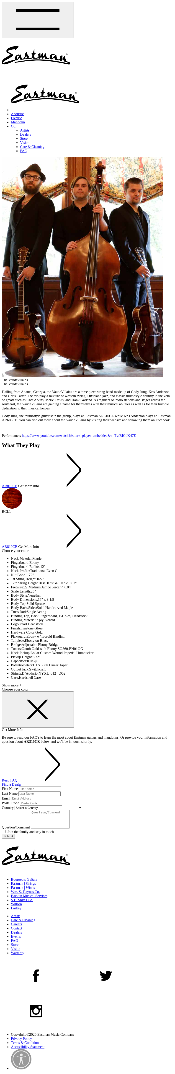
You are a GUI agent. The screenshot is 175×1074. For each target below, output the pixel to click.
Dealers (25, 134)
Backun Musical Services (29, 896)
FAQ (23, 151)
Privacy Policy (21, 1038)
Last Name (10, 793)
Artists (24, 130)
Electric (16, 118)
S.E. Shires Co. (22, 900)
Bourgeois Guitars (24, 879)
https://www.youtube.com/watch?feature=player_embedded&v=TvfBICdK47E (79, 435)
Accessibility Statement (27, 1047)
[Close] (38, 709)
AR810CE (9, 486)
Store (24, 138)
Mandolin (18, 122)
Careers (16, 924)
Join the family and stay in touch (30, 832)
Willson (16, 904)
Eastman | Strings (23, 883)
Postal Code (10, 803)
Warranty (17, 953)
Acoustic (17, 114)
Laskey (16, 908)
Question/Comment (16, 827)
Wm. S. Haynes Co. (25, 892)
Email (6, 798)
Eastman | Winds (23, 888)
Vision (24, 143)
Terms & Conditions (25, 1043)
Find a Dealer (11, 784)
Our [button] (14, 126)
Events (16, 936)
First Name (10, 789)
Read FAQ (10, 780)
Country (8, 808)
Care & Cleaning (32, 147)
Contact (16, 928)
